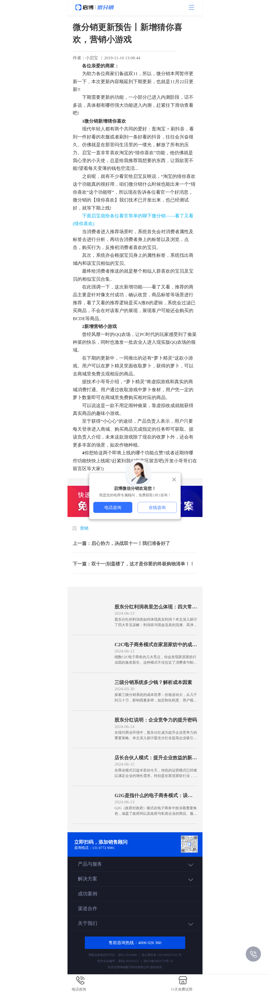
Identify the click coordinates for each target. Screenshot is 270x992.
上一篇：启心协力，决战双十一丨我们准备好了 (121, 543)
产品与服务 (90, 864)
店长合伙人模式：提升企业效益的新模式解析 (156, 758)
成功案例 (87, 893)
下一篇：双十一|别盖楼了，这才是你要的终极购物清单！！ (133, 563)
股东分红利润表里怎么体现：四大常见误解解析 (156, 607)
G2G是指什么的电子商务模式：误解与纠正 (154, 795)
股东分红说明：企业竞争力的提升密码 (156, 720)
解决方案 (87, 878)
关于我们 (87, 923)
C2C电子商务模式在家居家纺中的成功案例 (156, 645)
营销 (84, 528)
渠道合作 (87, 908)
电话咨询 (112, 507)
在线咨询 (157, 507)
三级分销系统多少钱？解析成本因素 (153, 682)
